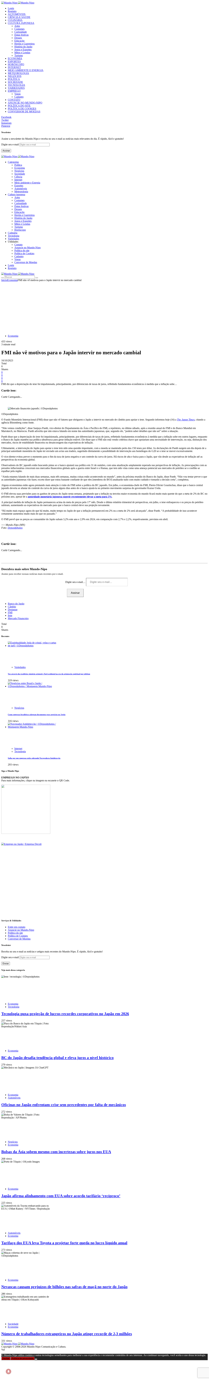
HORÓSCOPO (16, 64)
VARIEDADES (16, 88)
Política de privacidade (22, 1358)
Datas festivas (21, 34)
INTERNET (14, 67)
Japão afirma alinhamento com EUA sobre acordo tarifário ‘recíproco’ (60, 1196)
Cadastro (19, 96)
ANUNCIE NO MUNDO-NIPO (25, 102)
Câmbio (12, 606)
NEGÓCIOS (14, 76)
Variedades (20, 667)
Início (4, 280)
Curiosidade (20, 31)
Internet (18, 179)
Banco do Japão (16, 603)
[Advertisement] (104, 306)
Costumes (19, 29)
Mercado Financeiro (18, 618)
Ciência (18, 176)
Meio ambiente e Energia (27, 182)
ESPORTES (14, 61)
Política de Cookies (24, 253)
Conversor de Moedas (25, 262)
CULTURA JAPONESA (21, 23)
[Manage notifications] (8, 1371)
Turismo (18, 55)
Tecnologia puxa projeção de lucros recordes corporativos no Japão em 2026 (65, 1014)
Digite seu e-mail (10, 144)
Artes (17, 26)
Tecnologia (20, 751)
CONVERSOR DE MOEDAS (24, 111)
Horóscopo (20, 229)
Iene (10, 615)
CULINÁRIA (15, 20)
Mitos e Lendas (22, 52)
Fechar (6, 1358)
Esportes (18, 185)
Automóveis (20, 188)
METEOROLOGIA (18, 73)
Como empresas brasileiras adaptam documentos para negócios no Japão (36, 714)
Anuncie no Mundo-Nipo (27, 247)
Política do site (21, 250)
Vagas (17, 93)
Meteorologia (21, 191)
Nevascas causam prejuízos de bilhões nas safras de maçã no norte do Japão (64, 1287)
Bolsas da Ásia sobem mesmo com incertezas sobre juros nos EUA (56, 1152)
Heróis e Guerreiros (24, 43)
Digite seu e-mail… (75, 582)
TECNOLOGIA (16, 85)
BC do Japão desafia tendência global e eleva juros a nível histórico (57, 1058)
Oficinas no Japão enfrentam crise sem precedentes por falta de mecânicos (63, 1105)
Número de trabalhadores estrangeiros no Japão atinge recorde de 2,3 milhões (66, 1334)
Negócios (19, 170)
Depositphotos (15, 527)
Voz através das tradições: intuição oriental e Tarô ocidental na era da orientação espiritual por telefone (49, 674)
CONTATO (14, 99)
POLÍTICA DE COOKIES (22, 108)
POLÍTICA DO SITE (19, 105)
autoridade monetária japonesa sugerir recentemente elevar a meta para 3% (70, 496)
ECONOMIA (15, 58)
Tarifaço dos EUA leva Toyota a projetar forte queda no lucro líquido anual (64, 1243)
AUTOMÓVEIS (16, 14)
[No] (36, 1359)
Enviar (6, 963)
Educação (19, 40)
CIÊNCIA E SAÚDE (19, 17)
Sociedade (19, 173)
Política (18, 165)
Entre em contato (16, 927)
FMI (10, 612)
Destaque (12, 609)
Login (11, 8)
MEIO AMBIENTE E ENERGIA (25, 70)
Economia (19, 167)
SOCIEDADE (15, 82)
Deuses (18, 37)
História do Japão (23, 46)
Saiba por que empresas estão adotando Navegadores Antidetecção (34, 758)
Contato (18, 244)
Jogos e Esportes (23, 49)
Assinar (6, 150)
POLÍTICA (14, 79)
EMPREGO (14, 90)
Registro (12, 11)
